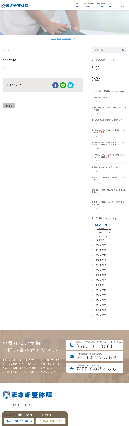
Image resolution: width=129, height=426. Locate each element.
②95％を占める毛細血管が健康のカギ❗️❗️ (109, 120)
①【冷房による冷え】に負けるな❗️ (106, 167)
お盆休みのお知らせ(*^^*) (102, 97)
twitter (70, 85)
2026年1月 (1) (104, 240)
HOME (53, 38)
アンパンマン (66, 38)
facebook (55, 85)
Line (63, 85)
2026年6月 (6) (104, 236)
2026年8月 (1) (104, 229)
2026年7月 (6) (104, 232)
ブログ (59, 38)
